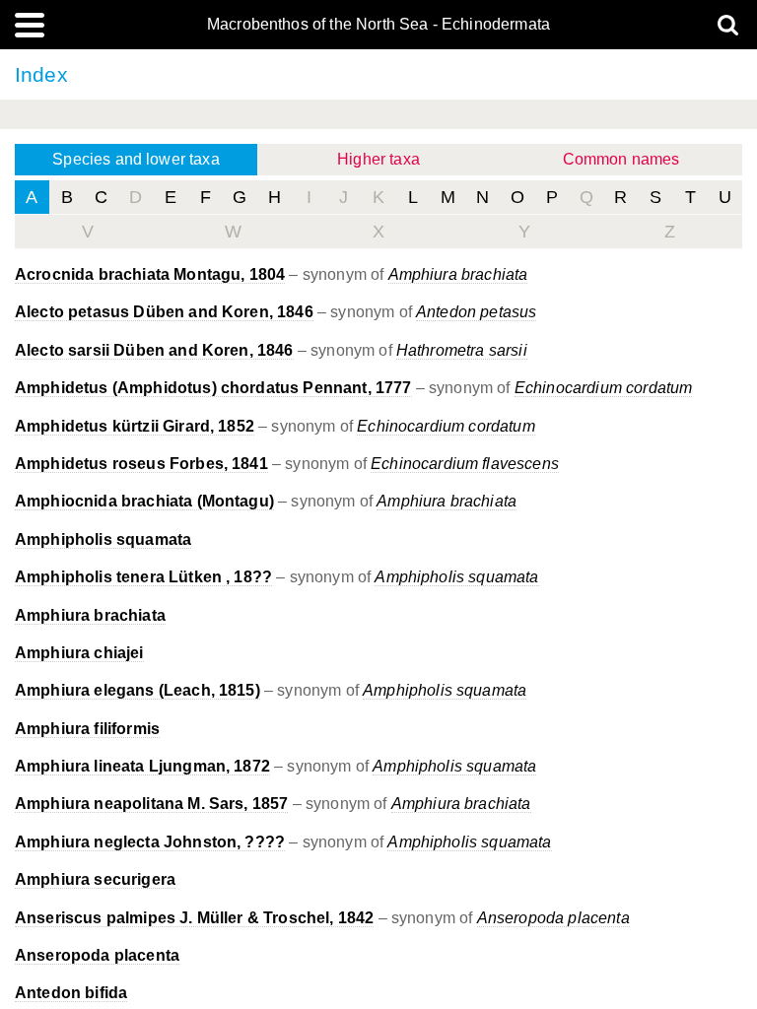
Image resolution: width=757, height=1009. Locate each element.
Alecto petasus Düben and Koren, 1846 (164, 311)
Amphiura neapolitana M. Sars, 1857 (151, 803)
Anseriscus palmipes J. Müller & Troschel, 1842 (194, 917)
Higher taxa (378, 159)
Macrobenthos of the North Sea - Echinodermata (378, 25)
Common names (621, 159)
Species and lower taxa (136, 159)
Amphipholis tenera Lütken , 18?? (143, 577)
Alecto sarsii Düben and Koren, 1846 (154, 350)
